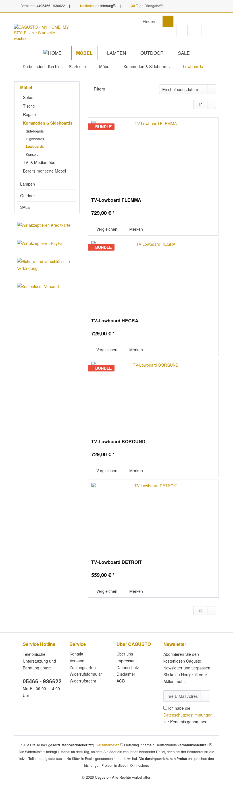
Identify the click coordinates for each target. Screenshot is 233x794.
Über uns (124, 654)
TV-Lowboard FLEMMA (116, 200)
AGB (120, 681)
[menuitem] (157, 24)
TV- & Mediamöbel (39, 162)
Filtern (99, 89)
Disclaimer (125, 674)
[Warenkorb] (209, 30)
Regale (29, 114)
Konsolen (33, 154)
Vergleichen (106, 229)
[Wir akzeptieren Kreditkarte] (47, 225)
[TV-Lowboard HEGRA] (153, 275)
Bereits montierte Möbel (44, 171)
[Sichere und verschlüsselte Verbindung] (47, 265)
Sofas (28, 97)
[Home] (52, 53)
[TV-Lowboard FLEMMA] (153, 155)
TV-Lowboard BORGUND (118, 442)
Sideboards (35, 131)
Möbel (26, 87)
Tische (29, 106)
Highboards (35, 138)
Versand (77, 660)
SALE (25, 207)
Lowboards (35, 146)
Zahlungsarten (83, 667)
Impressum (126, 660)
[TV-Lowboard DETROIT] (153, 517)
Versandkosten (107, 744)
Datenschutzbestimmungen (188, 715)
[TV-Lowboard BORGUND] (153, 396)
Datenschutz (127, 667)
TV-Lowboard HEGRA (114, 321)
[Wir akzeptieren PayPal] (47, 243)
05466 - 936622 (42, 681)
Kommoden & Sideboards (47, 123)
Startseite (77, 66)
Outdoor (27, 195)
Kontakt (76, 654)
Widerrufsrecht (83, 681)
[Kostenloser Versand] (47, 286)
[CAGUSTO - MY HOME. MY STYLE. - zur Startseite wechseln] (42, 33)
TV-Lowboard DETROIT (116, 562)
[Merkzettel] (182, 30)
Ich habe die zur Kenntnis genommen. (188, 714)
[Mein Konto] (195, 30)
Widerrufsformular (86, 674)
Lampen (27, 184)
